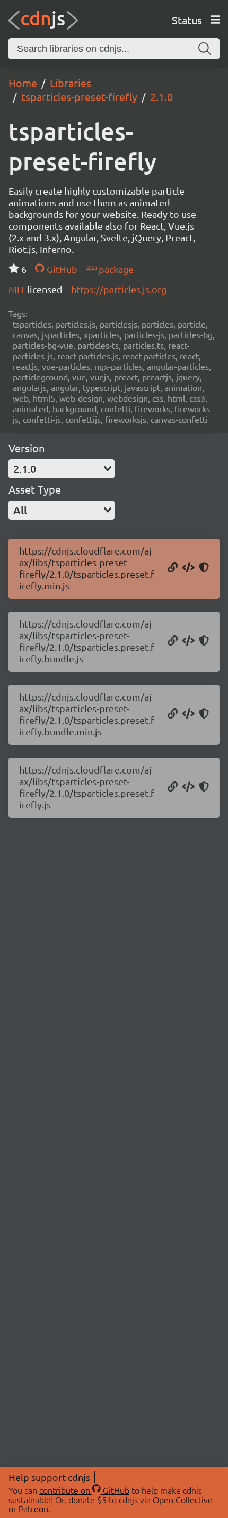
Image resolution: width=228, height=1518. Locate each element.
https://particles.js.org (118, 289)
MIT (17, 289)
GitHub (61, 269)
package (115, 269)
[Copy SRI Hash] (204, 568)
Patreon (33, 1508)
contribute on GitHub (84, 1490)
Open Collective (183, 1499)
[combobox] (61, 468)
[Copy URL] (173, 568)
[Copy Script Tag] (188, 568)
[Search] (204, 48)
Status (187, 19)
